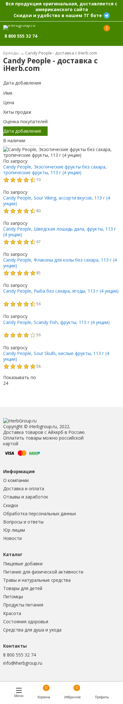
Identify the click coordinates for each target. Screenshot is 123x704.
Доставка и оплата (23, 488)
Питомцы (13, 596)
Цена (8, 102)
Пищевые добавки (23, 564)
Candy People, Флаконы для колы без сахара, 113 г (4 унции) (60, 263)
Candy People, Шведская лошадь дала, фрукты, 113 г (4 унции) (59, 232)
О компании (16, 480)
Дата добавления (22, 83)
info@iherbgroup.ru (22, 663)
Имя (7, 93)
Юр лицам (14, 530)
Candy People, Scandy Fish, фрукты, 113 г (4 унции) (56, 322)
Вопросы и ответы (23, 522)
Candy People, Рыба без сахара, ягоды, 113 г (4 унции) (61, 291)
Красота (12, 613)
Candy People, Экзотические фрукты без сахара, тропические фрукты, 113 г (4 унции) (55, 169)
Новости (12, 538)
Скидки (10, 505)
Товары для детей (22, 588)
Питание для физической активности (43, 572)
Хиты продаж (17, 112)
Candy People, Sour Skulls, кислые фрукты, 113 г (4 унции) (56, 356)
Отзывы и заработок (25, 497)
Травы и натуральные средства (37, 580)
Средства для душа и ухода (32, 630)
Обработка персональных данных (39, 514)
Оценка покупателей (25, 121)
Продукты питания (23, 605)
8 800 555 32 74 (19, 655)
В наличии (14, 140)
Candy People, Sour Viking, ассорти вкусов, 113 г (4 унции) (56, 200)
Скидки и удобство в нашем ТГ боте (58, 15)
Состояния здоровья (25, 621)
